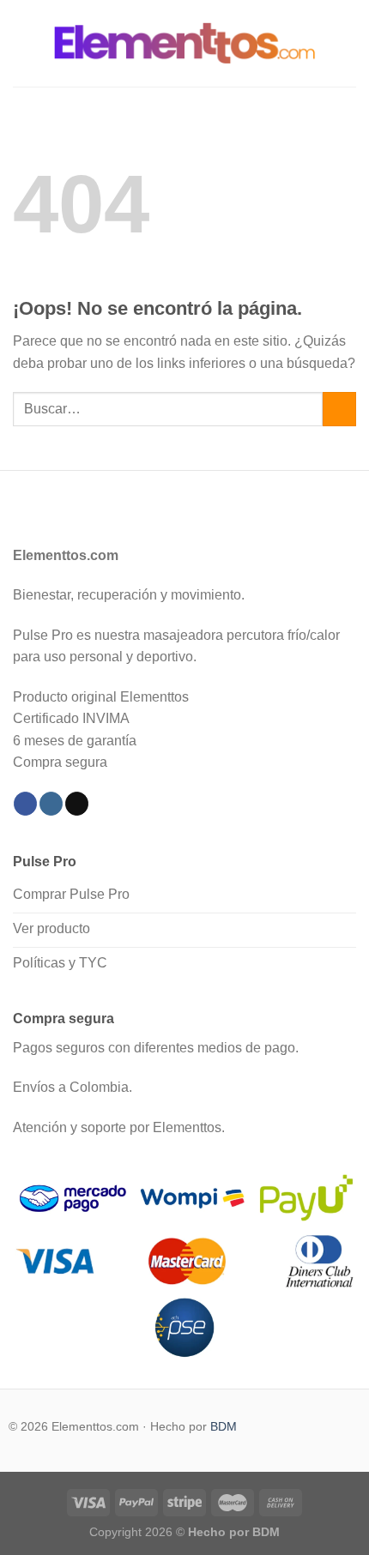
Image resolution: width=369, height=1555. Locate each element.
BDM (223, 1426)
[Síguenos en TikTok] (76, 804)
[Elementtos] (184, 43)
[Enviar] (339, 408)
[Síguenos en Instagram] (51, 804)
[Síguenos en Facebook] (25, 804)
